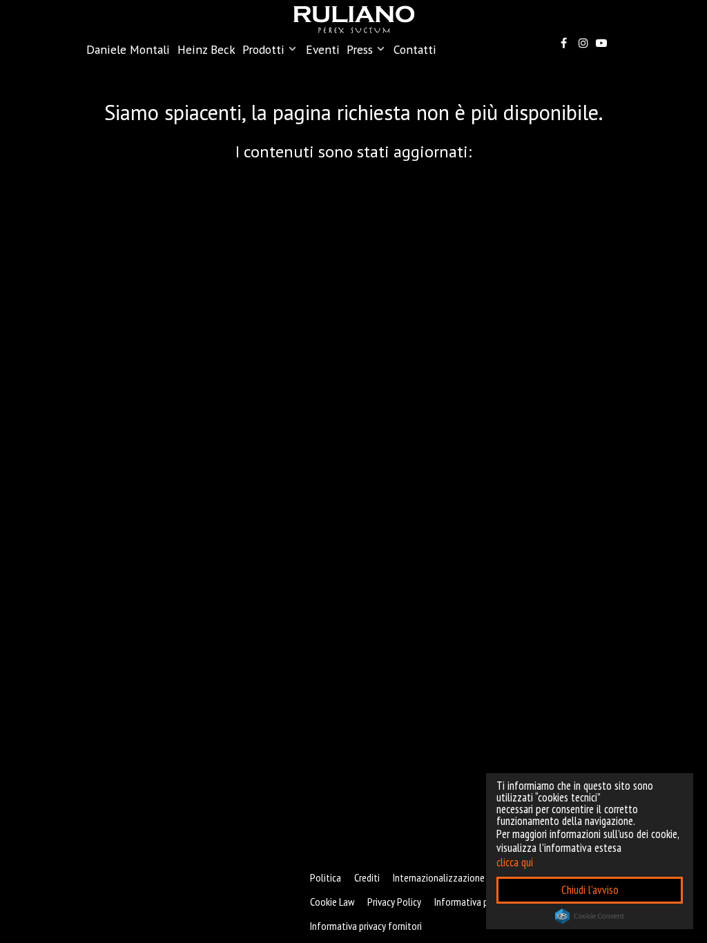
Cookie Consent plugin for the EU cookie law (589, 916)
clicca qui (514, 862)
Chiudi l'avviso (590, 889)
